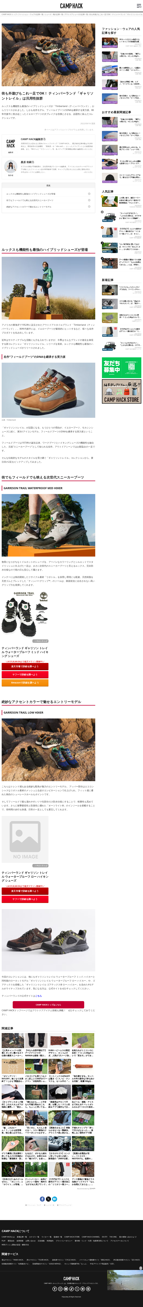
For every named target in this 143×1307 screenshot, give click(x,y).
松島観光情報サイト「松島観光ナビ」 (16, 1264)
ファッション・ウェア (34, 1205)
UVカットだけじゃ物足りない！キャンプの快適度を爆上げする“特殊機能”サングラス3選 (130, 42)
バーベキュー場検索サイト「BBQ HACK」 (95, 1260)
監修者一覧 (58, 1237)
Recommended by (83, 1189)
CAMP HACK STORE (72, 1237)
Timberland (11, 420)
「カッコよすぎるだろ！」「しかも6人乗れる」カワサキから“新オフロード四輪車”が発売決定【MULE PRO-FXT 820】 (130, 218)
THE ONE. (113, 1237)
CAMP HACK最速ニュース (133, 222)
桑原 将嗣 (26, 162)
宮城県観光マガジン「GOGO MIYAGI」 (47, 1264)
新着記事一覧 (22, 1237)
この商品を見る (40, 641)
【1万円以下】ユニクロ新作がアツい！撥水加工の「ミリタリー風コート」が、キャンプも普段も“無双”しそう (130, 232)
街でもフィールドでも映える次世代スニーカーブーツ (29, 200)
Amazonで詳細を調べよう (25, 682)
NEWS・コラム (107, 221)
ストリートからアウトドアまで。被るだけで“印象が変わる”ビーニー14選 (130, 177)
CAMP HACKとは (8, 1237)
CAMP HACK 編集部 (132, 46)
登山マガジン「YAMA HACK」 (13, 1260)
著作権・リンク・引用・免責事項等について (91, 1241)
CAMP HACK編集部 (32, 139)
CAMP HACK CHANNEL (91, 1237)
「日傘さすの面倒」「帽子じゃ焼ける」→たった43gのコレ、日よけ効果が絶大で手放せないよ (130, 57)
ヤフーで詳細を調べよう (25, 674)
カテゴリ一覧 (34, 1237)
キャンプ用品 (107, 205)
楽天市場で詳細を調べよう (25, 666)
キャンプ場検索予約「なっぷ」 (76, 1264)
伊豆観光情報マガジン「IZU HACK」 (127, 1260)
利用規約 (50, 1241)
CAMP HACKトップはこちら (48, 1004)
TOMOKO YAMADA (135, 207)
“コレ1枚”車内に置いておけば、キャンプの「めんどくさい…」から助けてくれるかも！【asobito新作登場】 (129, 248)
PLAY (3, 1241)
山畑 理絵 (138, 60)
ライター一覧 (46, 1237)
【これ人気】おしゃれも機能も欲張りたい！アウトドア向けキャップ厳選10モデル (130, 163)
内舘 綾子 (138, 88)
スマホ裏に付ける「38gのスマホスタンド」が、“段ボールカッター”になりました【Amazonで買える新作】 (130, 304)
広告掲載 (41, 1241)
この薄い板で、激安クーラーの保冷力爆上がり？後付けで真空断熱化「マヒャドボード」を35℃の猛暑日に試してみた (130, 203)
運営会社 (11, 1241)
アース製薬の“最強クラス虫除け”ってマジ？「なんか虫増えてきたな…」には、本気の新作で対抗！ (130, 263)
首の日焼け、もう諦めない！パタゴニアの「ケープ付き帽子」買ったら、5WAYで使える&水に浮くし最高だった (130, 99)
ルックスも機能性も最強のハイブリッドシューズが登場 (30, 193)
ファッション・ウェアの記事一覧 (30, 14)
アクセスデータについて (119, 1241)
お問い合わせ (31, 1241)
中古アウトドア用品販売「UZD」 (102, 1264)
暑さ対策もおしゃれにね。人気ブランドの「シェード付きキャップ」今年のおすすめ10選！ (130, 150)
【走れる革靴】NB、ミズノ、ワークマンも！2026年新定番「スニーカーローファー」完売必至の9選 (130, 85)
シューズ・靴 (50, 1205)
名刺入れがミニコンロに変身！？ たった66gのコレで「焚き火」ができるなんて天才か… (130, 318)
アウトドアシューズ (65, 1205)
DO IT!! (104, 1237)
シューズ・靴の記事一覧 (54, 14)
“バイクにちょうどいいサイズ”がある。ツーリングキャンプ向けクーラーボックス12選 (130, 289)
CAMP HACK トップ (9, 14)
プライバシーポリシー (64, 1241)
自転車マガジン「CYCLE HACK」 (64, 1260)
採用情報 (20, 1241)
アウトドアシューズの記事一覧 (76, 14)
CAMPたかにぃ (136, 321)
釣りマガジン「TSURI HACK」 (38, 1260)
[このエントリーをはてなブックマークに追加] (54, 1199)
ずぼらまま (137, 253)
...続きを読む (88, 149)
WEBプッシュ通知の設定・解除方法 (15, 1244)
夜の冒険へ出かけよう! (127, 1237)
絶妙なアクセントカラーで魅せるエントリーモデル (28, 206)
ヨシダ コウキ (137, 153)
